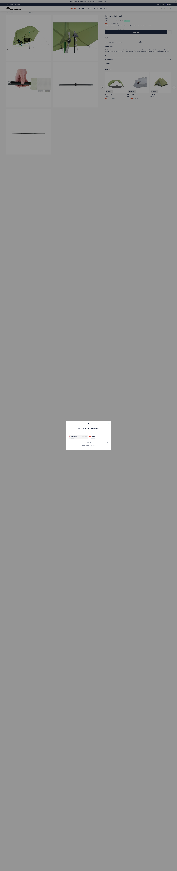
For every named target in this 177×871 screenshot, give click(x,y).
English (72, 438)
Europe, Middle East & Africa (88, 446)
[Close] (109, 422)
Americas (88, 433)
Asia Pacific (88, 442)
